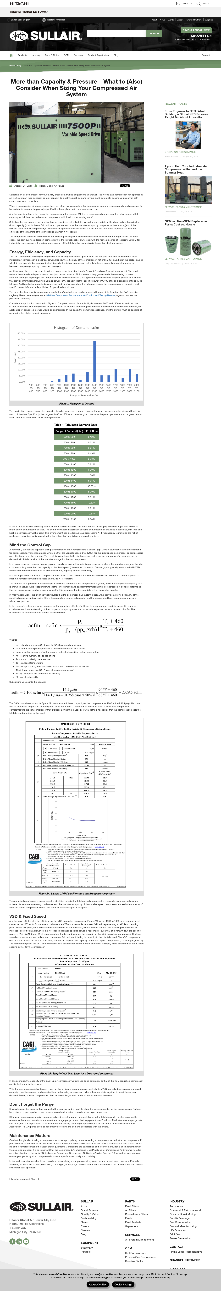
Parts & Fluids (52, 55)
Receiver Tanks (134, 1260)
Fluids (128, 1218)
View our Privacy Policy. (158, 1277)
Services (78, 55)
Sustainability (89, 1218)
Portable (86, 1251)
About (154, 19)
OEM (66, 55)
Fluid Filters (132, 1206)
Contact (206, 55)
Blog (116, 55)
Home (12, 65)
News (162, 19)
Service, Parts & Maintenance (183, 207)
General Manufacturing (183, 1226)
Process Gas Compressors (140, 1256)
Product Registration (98, 55)
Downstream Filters (136, 1214)
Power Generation (180, 1238)
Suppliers (209, 19)
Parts (130, 1201)
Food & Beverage (180, 1218)
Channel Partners (194, 19)
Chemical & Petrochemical (185, 1210)
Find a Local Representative (186, 1251)
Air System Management (139, 1239)
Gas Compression (180, 1222)
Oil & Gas (175, 1234)
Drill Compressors (135, 1252)
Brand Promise (89, 1210)
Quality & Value (90, 1214)
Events (171, 19)
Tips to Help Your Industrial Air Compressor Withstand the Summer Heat (186, 169)
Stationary (87, 1247)
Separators (131, 1226)
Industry (36, 55)
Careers (180, 19)
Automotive (176, 1206)
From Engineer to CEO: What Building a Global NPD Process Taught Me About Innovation (186, 114)
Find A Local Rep (196, 30)
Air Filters (130, 1210)
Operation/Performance (180, 151)
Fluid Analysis (133, 1222)
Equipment (89, 1243)
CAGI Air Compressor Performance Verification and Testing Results (80, 295)
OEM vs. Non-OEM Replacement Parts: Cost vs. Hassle (187, 222)
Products (22, 55)
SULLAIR (87, 1201)
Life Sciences (178, 1230)
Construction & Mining (183, 1214)
